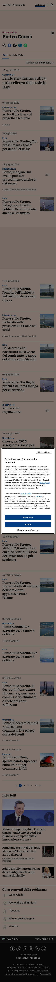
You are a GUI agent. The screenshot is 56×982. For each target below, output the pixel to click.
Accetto (28, 524)
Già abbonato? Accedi (28, 530)
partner (39, 496)
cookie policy (45, 483)
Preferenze (28, 517)
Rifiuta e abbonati (44, 452)
